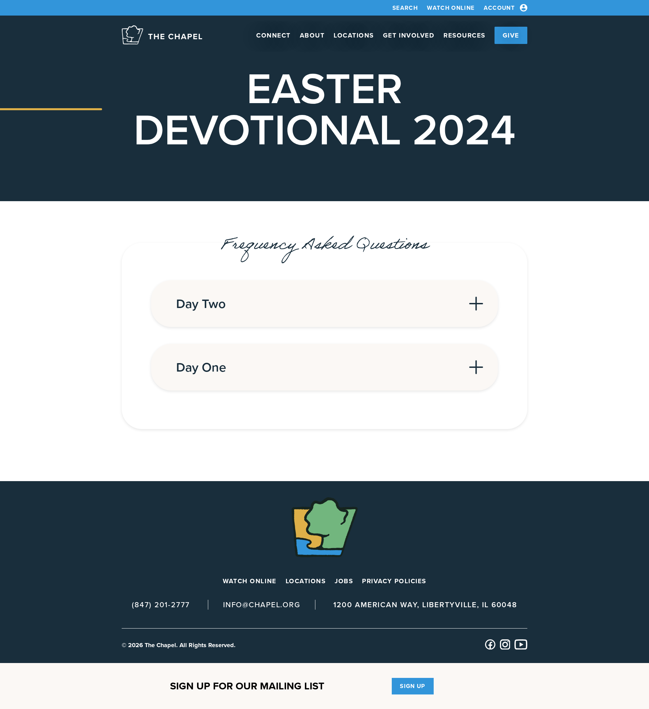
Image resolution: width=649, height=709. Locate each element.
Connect (273, 35)
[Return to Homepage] (162, 35)
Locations (354, 35)
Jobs (344, 581)
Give (511, 35)
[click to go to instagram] (505, 648)
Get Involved (408, 35)
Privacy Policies (394, 581)
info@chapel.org (261, 605)
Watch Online (451, 8)
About (312, 35)
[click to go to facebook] (490, 648)
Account (499, 7)
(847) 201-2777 (161, 605)
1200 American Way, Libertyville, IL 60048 (425, 604)
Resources (464, 35)
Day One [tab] (201, 367)
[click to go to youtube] (520, 648)
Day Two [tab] (201, 303)
